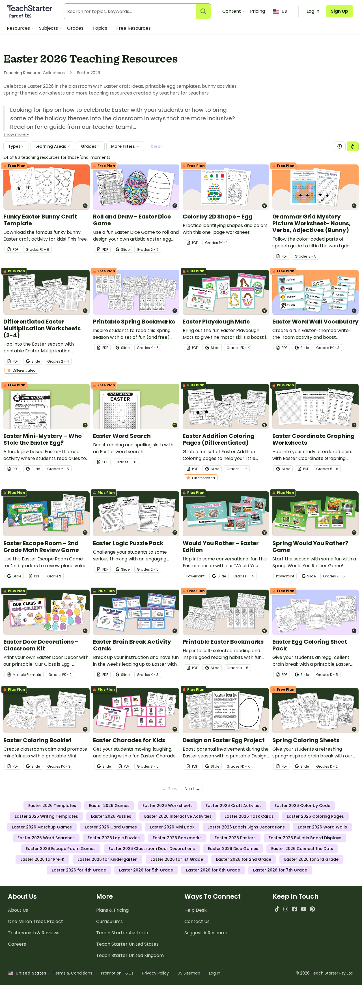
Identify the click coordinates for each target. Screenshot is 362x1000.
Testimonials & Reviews (33, 933)
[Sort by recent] (340, 146)
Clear (156, 146)
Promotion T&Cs (117, 973)
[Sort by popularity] (353, 146)
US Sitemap (189, 973)
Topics (100, 28)
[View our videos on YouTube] (303, 909)
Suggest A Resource (206, 933)
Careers (17, 944)
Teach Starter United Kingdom (130, 955)
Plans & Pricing (112, 910)
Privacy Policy (155, 973)
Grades (76, 28)
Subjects (49, 28)
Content (232, 11)
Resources (19, 28)
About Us (18, 910)
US (284, 11)
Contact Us (197, 921)
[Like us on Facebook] (294, 909)
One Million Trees (35, 921)
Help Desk (195, 910)
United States (29, 973)
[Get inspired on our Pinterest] (312, 909)
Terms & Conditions (72, 973)
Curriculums (109, 921)
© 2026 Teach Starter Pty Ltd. (325, 973)
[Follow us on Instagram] (285, 909)
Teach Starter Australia (122, 933)
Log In (214, 973)
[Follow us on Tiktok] (277, 909)
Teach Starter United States (127, 944)
